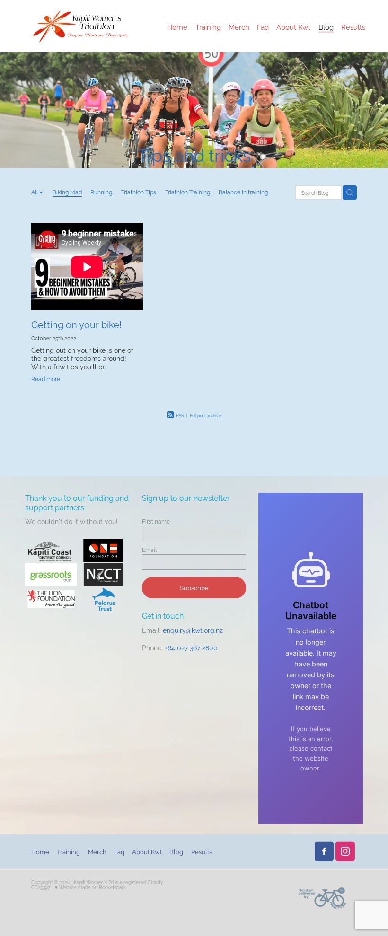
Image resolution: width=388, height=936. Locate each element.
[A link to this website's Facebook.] (324, 851)
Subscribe (194, 587)
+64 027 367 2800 (191, 647)
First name (156, 521)
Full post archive (205, 415)
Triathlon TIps (138, 192)
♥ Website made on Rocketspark (90, 887)
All (35, 192)
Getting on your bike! (76, 324)
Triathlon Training (187, 192)
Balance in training (243, 192)
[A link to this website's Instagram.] (345, 851)
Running (101, 192)
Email (149, 549)
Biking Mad (67, 192)
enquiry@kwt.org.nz (193, 629)
